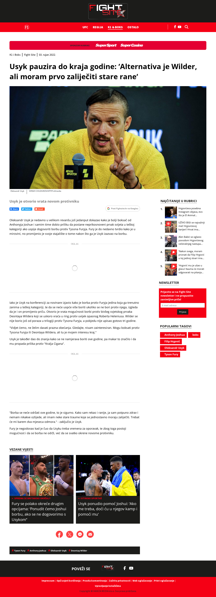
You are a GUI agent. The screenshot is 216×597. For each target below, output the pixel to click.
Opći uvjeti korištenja (69, 580)
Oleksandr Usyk (174, 348)
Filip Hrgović (172, 341)
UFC (85, 27)
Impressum (48, 580)
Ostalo (133, 27)
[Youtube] (180, 26)
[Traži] (185, 26)
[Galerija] (107, 137)
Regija (98, 27)
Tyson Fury (171, 354)
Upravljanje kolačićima (108, 585)
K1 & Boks (115, 27)
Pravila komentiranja (95, 580)
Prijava (182, 311)
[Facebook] (175, 26)
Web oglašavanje (142, 580)
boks (195, 335)
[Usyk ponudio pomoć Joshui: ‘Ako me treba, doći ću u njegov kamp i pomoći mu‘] (108, 475)
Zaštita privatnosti (119, 580)
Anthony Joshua (174, 335)
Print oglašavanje (164, 580)
